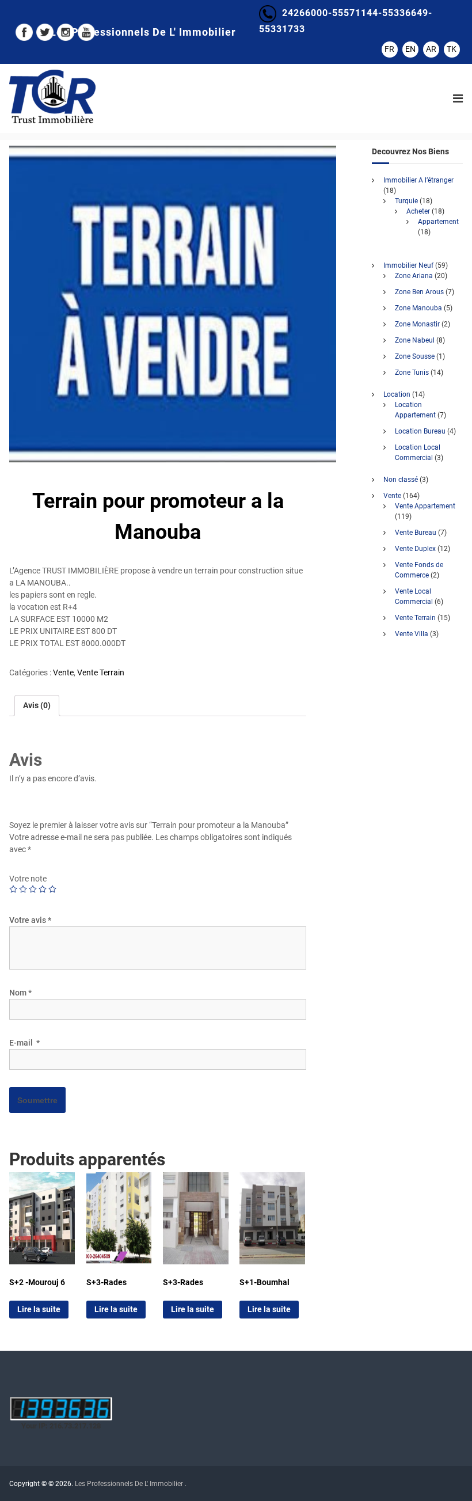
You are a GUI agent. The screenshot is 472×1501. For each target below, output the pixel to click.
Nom (20, 992)
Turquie (406, 201)
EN (410, 49)
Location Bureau (420, 431)
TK (451, 49)
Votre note (28, 878)
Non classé (400, 480)
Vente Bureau (415, 533)
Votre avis (30, 920)
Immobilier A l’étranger (418, 180)
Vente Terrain (100, 672)
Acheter (418, 211)
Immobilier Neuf (408, 265)
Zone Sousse (415, 356)
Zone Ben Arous (419, 292)
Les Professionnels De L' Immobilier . (130, 1484)
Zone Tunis (412, 372)
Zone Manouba (418, 308)
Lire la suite (38, 1309)
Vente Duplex (415, 549)
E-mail (24, 1042)
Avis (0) (37, 705)
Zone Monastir (417, 324)
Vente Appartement (425, 506)
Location (396, 394)
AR (431, 49)
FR (389, 49)
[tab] (36, 705)
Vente (63, 672)
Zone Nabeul (415, 340)
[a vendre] (172, 304)
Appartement (438, 222)
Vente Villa (411, 634)
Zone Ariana (414, 276)
